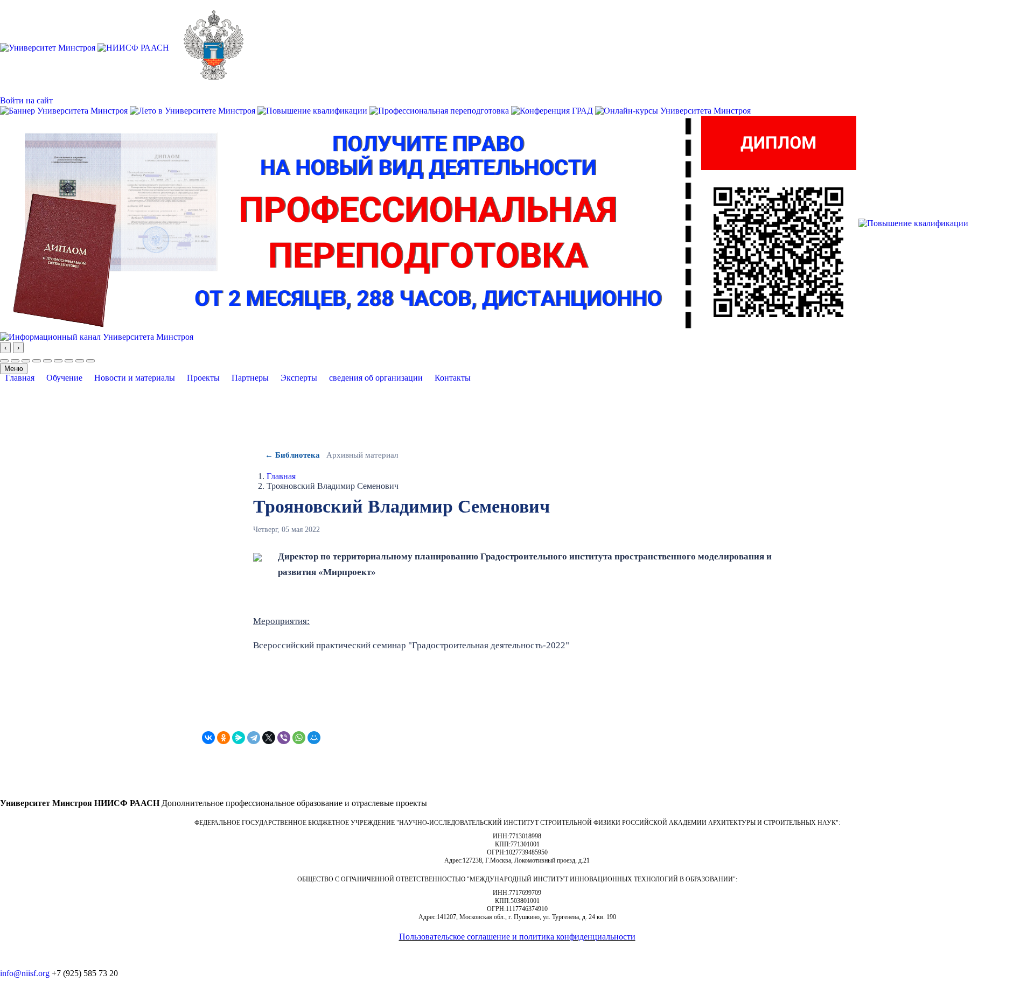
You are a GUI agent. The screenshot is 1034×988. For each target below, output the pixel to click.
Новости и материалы (134, 378)
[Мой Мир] (314, 737)
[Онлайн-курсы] (673, 110)
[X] (268, 737)
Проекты (203, 378)
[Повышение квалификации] (313, 110)
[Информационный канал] (96, 335)
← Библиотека (292, 455)
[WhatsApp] (298, 737)
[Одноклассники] (223, 737)
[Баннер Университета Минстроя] (65, 110)
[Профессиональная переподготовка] (440, 110)
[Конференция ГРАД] (553, 110)
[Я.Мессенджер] (238, 737)
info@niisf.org (25, 973)
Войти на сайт (26, 100)
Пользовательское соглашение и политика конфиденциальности (517, 936)
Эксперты (299, 378)
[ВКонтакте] (208, 737)
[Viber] (283, 737)
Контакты (453, 378)
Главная (19, 378)
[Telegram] (253, 737)
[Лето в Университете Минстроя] (193, 110)
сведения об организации (376, 378)
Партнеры (250, 378)
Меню (13, 369)
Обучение (64, 378)
